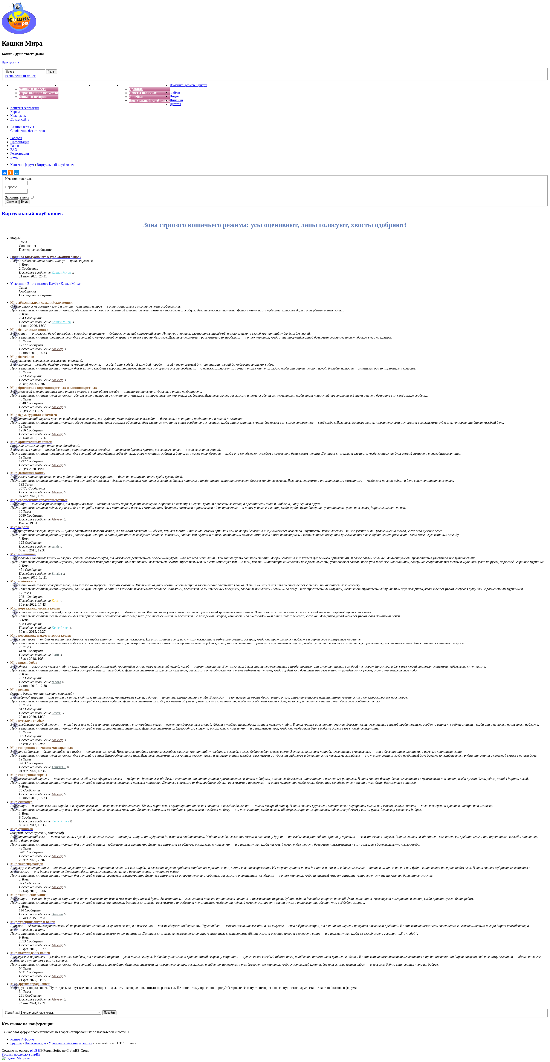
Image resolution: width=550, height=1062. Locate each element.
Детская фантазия (106, 85)
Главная (16, 85)
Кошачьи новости (32, 89)
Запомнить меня (17, 197)
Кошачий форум (22, 1039)
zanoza (56, 682)
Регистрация (19, 153)
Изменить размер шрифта (188, 85)
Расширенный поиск (20, 76)
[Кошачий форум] (19, 33)
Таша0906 (59, 767)
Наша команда (35, 1043)
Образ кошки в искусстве (38, 93)
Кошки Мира (61, 272)
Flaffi (55, 655)
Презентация (19, 142)
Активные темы (22, 127)
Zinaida (57, 573)
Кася (55, 600)
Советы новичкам (143, 93)
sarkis (55, 546)
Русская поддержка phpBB (21, 1054)
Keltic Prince (60, 628)
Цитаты (175, 104)
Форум (125, 85)
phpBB (35, 1050)
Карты (15, 112)
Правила (136, 89)
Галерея (16, 138)
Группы (16, 1043)
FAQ (13, 149)
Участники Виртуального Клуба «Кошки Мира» (45, 283)
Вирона (57, 914)
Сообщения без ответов (27, 130)
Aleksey (57, 349)
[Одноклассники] (10, 172)
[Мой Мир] (16, 172)
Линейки (136, 97)
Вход (14, 157)
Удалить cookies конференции (70, 1043)
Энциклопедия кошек (75, 85)
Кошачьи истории (33, 97)
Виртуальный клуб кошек (149, 100)
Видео (174, 96)
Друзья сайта (19, 119)
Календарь (18, 115)
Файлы (175, 92)
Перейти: (12, 1012)
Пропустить (10, 62)
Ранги (14, 146)
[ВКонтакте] (4, 172)
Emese (56, 713)
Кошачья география (24, 108)
